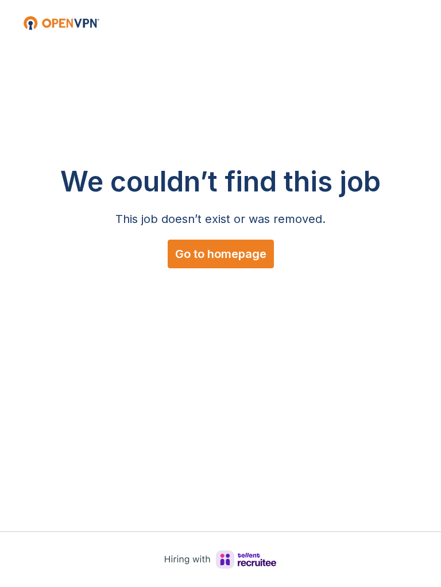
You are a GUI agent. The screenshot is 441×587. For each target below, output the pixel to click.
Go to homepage (220, 254)
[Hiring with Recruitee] (220, 559)
